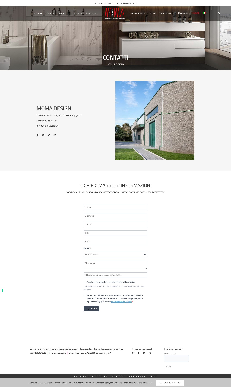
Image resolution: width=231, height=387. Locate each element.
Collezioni (77, 13)
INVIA (94, 308)
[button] (219, 13)
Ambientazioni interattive (143, 13)
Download (183, 13)
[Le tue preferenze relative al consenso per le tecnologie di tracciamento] (2, 290)
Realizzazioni (91, 13)
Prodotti (62, 13)
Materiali (50, 13)
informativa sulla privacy (121, 302)
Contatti (195, 13)
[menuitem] (206, 13)
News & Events (167, 13)
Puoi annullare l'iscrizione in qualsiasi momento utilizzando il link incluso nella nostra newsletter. (114, 288)
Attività (87, 248)
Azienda (38, 13)
